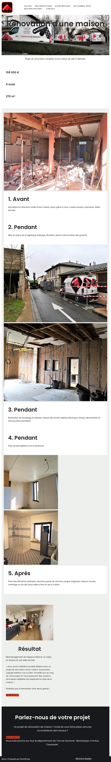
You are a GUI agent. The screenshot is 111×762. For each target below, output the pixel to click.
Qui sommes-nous (82, 6)
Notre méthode (62, 6)
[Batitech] (7, 7)
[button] (42, 8)
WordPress (25, 759)
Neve (4, 759)
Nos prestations (43, 6)
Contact (50, 9)
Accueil (28, 6)
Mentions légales (83, 758)
